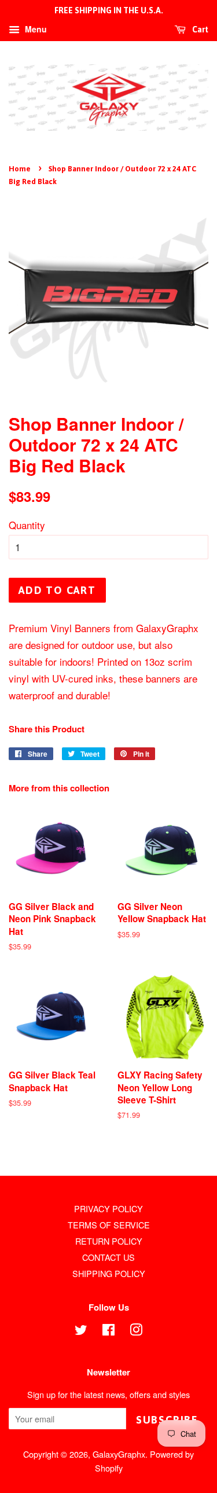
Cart (199, 29)
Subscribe (167, 1420)
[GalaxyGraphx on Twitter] (81, 1331)
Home (20, 168)
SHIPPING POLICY (108, 1273)
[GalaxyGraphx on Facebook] (108, 1331)
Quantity (27, 525)
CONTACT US (108, 1257)
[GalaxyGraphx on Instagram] (136, 1331)
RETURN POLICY (108, 1241)
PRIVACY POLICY (108, 1208)
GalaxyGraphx (119, 1454)
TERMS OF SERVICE (109, 1225)
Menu (35, 29)
